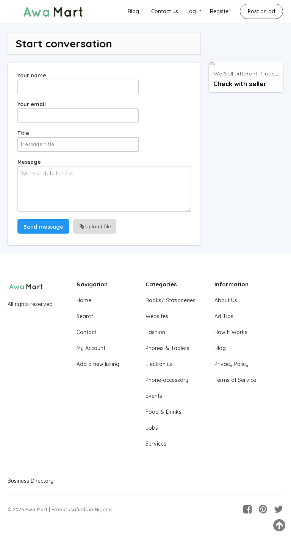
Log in (194, 11)
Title (23, 133)
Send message (43, 226)
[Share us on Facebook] (247, 509)
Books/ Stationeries (171, 300)
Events (154, 396)
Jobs (152, 427)
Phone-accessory (167, 380)
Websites (157, 316)
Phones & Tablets (167, 348)
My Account (91, 348)
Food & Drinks (163, 411)
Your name (31, 75)
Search (85, 316)
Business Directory (30, 480)
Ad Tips (223, 316)
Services (156, 443)
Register (220, 11)
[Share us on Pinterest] (263, 509)
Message (29, 162)
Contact (86, 332)
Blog (133, 11)
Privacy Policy (231, 364)
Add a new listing (98, 364)
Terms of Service (235, 380)
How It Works (230, 332)
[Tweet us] (278, 509)
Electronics (159, 364)
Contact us (164, 11)
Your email (31, 104)
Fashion (155, 332)
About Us (225, 300)
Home (84, 300)
